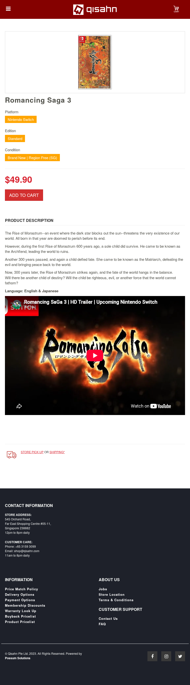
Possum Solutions (17, 658)
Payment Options (20, 600)
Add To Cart (24, 195)
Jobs (103, 589)
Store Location (112, 594)
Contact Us (108, 618)
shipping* (57, 452)
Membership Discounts (25, 605)
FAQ (102, 624)
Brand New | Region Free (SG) (32, 157)
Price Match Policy (21, 589)
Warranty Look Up (20, 611)
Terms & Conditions (116, 600)
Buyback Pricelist (20, 616)
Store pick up (32, 452)
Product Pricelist (20, 622)
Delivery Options (19, 594)
